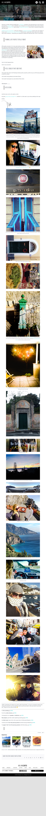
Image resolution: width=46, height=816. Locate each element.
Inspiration (20, 749)
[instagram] (22, 771)
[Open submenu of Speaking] (10, 767)
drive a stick (4, 49)
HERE (11, 710)
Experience (13, 749)
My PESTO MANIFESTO (24, 289)
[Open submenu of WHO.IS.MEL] (37, 767)
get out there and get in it (10, 96)
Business (9, 749)
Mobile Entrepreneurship (31, 749)
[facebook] (20, 771)
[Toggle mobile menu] (43, 2)
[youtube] (26, 771)
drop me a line (7, 707)
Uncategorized (37, 749)
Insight (16, 749)
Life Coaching (24, 749)
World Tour (11, 27)
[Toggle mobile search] (40, 2)
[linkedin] (24, 771)
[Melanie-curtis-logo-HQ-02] (22, 765)
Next (43, 732)
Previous (39, 732)
